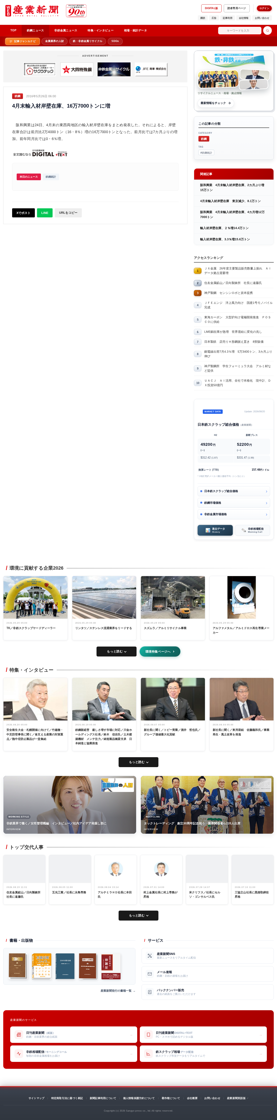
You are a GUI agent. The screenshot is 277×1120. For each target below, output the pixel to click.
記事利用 (227, 18)
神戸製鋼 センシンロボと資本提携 (228, 293)
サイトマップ (36, 1098)
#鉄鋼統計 (206, 152)
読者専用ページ (236, 8)
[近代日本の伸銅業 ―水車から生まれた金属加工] (111, 966)
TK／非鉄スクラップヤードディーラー (31, 628)
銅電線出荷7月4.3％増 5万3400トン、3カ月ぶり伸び (238, 354)
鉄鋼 (204, 139)
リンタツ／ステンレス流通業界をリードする (103, 628)
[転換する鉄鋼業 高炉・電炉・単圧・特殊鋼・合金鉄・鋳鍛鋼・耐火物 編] (88, 966)
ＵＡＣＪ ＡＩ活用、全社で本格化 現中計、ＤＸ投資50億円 (237, 383)
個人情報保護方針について (139, 1098)
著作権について (171, 1098)
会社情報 (243, 18)
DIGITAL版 (211, 8)
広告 (214, 18)
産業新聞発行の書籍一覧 (116, 990)
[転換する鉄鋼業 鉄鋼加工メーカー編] (18, 966)
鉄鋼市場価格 (212, 502)
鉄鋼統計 (51, 176)
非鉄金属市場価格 (215, 514)
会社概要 (192, 1098)
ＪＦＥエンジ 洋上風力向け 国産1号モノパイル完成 (238, 305)
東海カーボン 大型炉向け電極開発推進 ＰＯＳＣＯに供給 (237, 319)
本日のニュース (29, 176)
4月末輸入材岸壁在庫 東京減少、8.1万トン (230, 201)
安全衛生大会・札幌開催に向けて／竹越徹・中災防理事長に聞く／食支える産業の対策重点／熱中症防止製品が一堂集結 (34, 734)
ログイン (264, 8)
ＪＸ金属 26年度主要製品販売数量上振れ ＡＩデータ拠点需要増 (237, 271)
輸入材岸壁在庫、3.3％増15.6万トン (225, 239)
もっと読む (115, 651)
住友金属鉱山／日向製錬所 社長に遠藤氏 (233, 283)
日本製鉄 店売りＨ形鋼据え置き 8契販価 (234, 341)
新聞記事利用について (103, 1098)
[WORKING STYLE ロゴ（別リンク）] (117, 785)
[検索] (267, 30)
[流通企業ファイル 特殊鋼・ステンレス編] (41, 966)
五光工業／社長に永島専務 (69, 892)
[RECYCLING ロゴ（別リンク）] (254, 785)
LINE (44, 213)
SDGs (115, 41)
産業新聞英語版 (236, 1098)
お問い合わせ (262, 18)
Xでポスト (23, 213)
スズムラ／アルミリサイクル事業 (165, 628)
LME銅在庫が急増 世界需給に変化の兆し (233, 331)
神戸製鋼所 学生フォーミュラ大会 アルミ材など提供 (237, 368)
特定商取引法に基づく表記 (67, 1098)
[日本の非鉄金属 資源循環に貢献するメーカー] (65, 966)
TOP (13, 30)
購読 (202, 18)
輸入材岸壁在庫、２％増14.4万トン (224, 228)
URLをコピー (68, 212)
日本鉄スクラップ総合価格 (221, 491)
